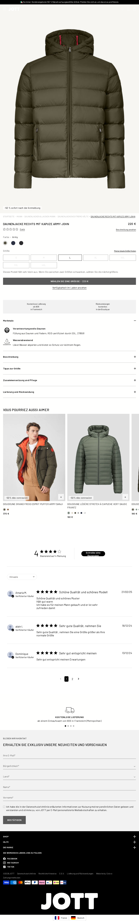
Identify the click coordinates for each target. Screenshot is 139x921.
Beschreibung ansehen (126, 229)
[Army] (5, 243)
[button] (60, 679)
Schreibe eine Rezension (93, 553)
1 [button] (66, 678)
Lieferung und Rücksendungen (80, 873)
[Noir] (21, 243)
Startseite (8, 216)
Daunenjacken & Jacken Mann (39, 216)
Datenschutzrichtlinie (26, 873)
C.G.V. (61, 873)
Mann (19, 216)
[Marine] (13, 243)
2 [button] (72, 678)
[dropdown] (22, 577)
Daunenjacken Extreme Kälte (73, 216)
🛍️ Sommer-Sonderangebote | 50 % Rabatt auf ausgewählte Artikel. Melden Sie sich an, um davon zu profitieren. (69, 2)
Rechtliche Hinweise (47, 873)
